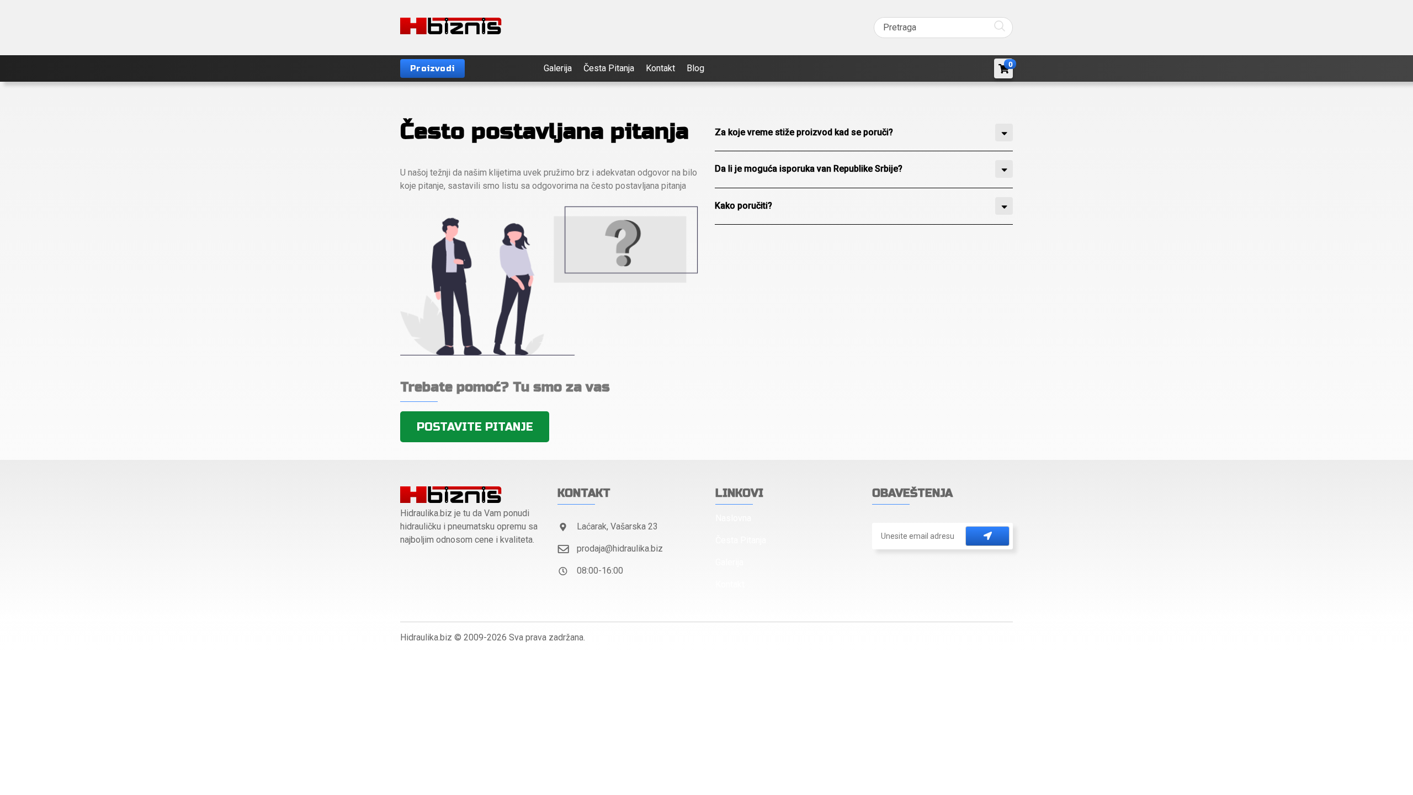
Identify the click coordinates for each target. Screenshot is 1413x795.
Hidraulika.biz (426, 637)
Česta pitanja (608, 68)
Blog (695, 68)
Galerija (558, 68)
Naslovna (733, 518)
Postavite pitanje (475, 427)
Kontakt (660, 68)
